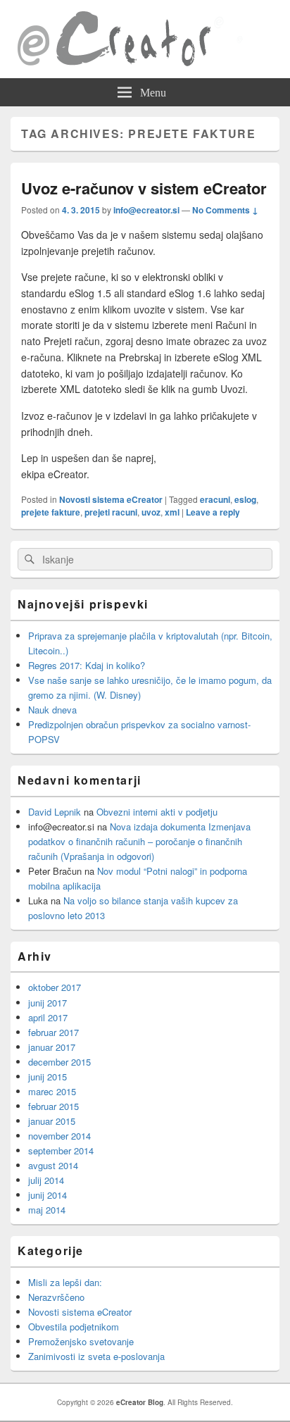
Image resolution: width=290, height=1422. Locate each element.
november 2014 (59, 1135)
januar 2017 (51, 1047)
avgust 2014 (53, 1165)
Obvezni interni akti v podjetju (157, 811)
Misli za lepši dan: (65, 1282)
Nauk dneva (52, 709)
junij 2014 (47, 1195)
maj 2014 (46, 1209)
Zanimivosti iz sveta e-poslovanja (96, 1356)
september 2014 (61, 1150)
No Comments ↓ (225, 210)
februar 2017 (53, 1032)
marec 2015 (52, 1091)
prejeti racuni (110, 512)
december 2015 (59, 1061)
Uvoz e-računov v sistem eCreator (144, 188)
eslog (245, 499)
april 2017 (48, 1017)
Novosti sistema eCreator (111, 499)
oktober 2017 (54, 987)
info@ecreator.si (146, 210)
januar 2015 (51, 1121)
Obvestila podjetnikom (73, 1326)
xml (172, 512)
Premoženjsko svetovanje (81, 1341)
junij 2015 (47, 1076)
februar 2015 (53, 1106)
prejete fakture (50, 512)
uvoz (150, 512)
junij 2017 (47, 1002)
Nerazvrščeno (56, 1297)
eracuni (215, 499)
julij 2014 (46, 1180)
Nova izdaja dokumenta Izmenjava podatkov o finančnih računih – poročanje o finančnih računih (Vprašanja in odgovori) (139, 841)
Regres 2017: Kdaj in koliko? (86, 665)
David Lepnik (54, 811)
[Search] (28, 559)
